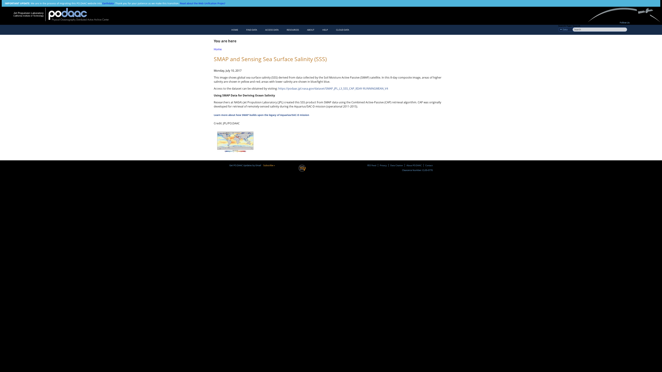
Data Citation (396, 165)
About (310, 29)
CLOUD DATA (342, 29)
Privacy (383, 165)
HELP (325, 29)
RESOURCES (293, 29)
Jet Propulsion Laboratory (28, 13)
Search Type (565, 25)
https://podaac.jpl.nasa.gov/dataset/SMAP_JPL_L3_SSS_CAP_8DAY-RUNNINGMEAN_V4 (333, 88)
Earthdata (108, 3)
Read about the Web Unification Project (202, 3)
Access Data (272, 29)
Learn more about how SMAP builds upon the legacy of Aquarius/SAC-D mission (261, 115)
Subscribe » (269, 165)
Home (234, 29)
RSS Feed (371, 165)
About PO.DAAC (414, 165)
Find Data (251, 29)
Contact (429, 165)
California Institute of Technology (28, 16)
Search (576, 25)
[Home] (81, 14)
